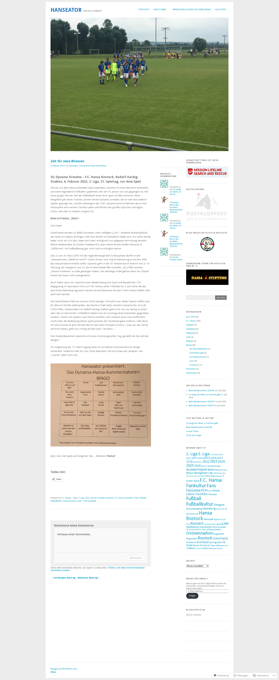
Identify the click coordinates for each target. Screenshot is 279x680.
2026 (197, 465)
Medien (189, 341)
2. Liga (81, 498)
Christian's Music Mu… (175, 203)
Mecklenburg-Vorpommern (199, 527)
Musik (188, 345)
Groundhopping (194, 508)
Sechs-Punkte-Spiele (176, 258)
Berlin (211, 469)
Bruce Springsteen (197, 472)
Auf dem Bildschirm (198, 349)
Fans (136, 498)
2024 (221, 461)
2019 (195, 462)
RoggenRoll (218, 534)
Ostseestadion (199, 533)
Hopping (190, 333)
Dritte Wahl (210, 476)
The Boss (193, 365)
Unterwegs (191, 373)
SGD (79, 501)
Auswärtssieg (213, 466)
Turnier (198, 548)
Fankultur (129, 498)
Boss (217, 469)
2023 (213, 461)
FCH (204, 490)
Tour (226, 545)
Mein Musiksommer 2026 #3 (176, 209)
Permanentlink (89, 501)
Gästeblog (191, 329)
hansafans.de (192, 514)
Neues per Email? (197, 578)
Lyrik (188, 337)
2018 (189, 461)
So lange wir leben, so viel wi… (175, 191)
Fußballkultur (56, 501)
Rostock (205, 538)
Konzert (197, 523)
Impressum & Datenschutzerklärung (192, 9)
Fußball (142, 498)
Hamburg (209, 508)
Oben (53, 672)
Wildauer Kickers (216, 548)
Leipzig (218, 524)
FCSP (210, 491)
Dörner (94, 498)
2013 (195, 458)
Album (204, 466)
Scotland (203, 542)
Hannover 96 (221, 509)
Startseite (143, 9)
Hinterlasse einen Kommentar (93, 166)
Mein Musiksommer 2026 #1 (202, 405)
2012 (188, 458)
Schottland (220, 538)
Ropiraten (191, 538)
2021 (200, 462)
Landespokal (209, 524)
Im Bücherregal (196, 353)
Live (191, 361)
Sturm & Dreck (200, 545)
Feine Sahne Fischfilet (203, 492)
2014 (200, 458)
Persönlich (191, 369)
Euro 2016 (190, 317)
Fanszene (193, 490)
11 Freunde (214, 454)
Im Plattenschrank (197, 357)
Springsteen (215, 542)
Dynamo (110, 498)
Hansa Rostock (70, 501)
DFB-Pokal (218, 473)
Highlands (218, 519)
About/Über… (161, 9)
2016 (214, 458)
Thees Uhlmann (217, 545)
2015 (207, 458)
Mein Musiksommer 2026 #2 (176, 243)
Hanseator (66, 10)
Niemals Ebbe (200, 529)
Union (205, 548)
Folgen (192, 596)
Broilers (224, 470)
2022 (87, 498)
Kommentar (136, 557)
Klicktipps (220, 9)
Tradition (190, 548)
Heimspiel (208, 519)
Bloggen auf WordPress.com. (64, 669)
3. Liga (203, 454)
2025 (190, 465)
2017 (220, 458)
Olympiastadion (214, 529)
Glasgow (219, 504)
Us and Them (192, 431)
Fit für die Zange (193, 435)
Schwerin (191, 542)
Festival (212, 494)
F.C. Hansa (66, 498)
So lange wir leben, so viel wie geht (205, 394)
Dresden (101, 498)
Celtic (210, 473)
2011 (221, 455)
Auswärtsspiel (196, 469)
